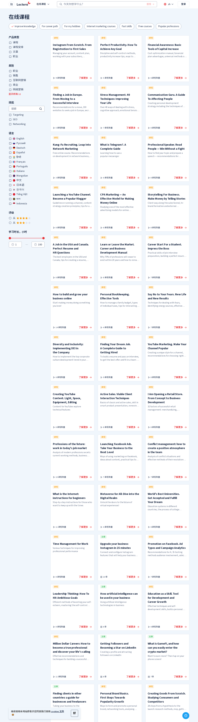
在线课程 (41, 4)
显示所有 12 (15, 94)
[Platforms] (11, 4)
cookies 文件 (57, 711)
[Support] (185, 715)
